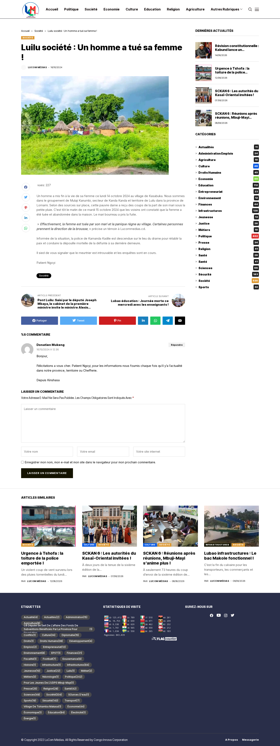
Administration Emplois (228, 153)
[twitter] (232, 615)
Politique (228, 236)
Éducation (56, 712)
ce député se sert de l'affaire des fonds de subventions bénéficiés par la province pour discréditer (58, 629)
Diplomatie (70, 635)
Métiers (228, 230)
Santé (228, 255)
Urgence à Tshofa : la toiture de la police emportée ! (232, 72)
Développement (80, 641)
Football (49, 658)
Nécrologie (50, 676)
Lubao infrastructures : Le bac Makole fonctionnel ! (230, 556)
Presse (228, 242)
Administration (76, 617)
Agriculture (228, 160)
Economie (228, 179)
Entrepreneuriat (228, 191)
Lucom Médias (37, 67)
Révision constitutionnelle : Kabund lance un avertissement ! (237, 50)
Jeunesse (228, 217)
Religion (228, 249)
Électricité (78, 712)
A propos (231, 739)
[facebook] (211, 615)
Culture (228, 166)
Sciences (228, 268)
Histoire (30, 664)
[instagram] (225, 615)
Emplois (30, 646)
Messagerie (250, 739)
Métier (86, 670)
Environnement (228, 198)
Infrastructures (228, 210)
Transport (72, 700)
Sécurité (228, 274)
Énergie (30, 718)
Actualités (228, 147)
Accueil (25, 30)
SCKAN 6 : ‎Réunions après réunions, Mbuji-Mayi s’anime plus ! (236, 117)
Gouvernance (72, 658)
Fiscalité (30, 658)
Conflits (30, 635)
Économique (33, 712)
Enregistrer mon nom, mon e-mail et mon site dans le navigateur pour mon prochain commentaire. (90, 462)
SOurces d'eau (78, 694)
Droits (29, 641)
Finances (228, 204)
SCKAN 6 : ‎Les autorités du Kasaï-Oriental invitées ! (236, 93)
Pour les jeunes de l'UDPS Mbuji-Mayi (49, 682)
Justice (228, 223)
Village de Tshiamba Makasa (42, 706)
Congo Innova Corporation (111, 739)
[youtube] (219, 615)
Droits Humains (228, 172)
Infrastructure (51, 664)
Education (228, 185)
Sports (228, 287)
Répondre (177, 344)
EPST (55, 652)
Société (38, 30)
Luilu (71, 670)
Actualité (31, 617)
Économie (75, 706)
